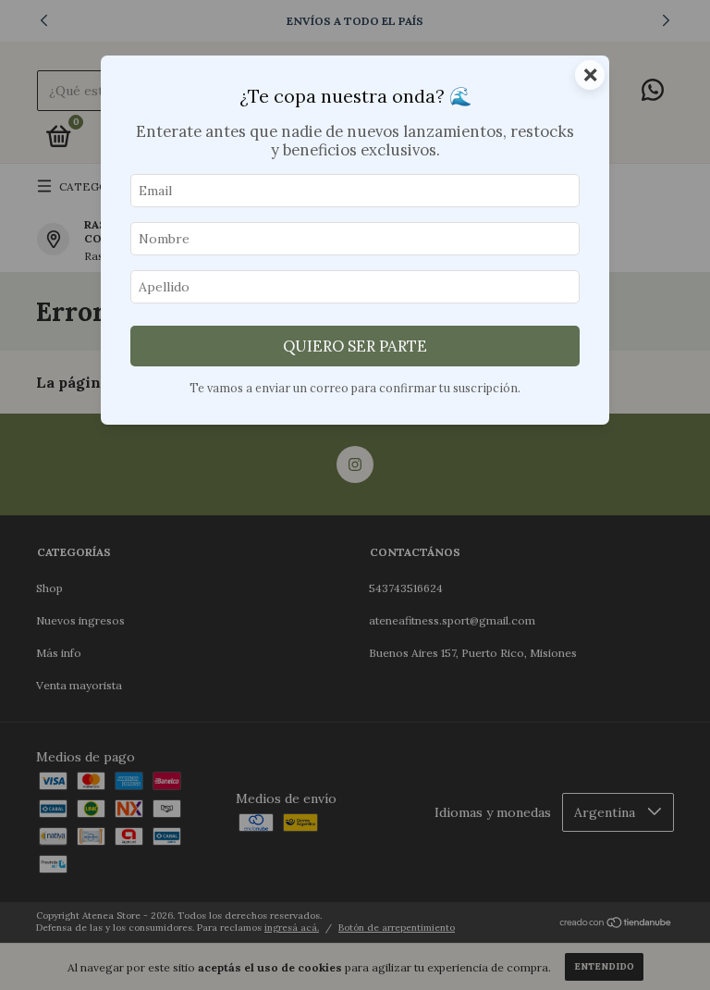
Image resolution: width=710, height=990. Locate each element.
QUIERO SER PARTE (355, 346)
